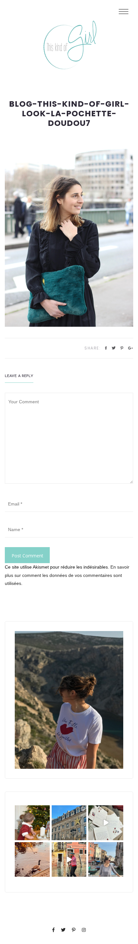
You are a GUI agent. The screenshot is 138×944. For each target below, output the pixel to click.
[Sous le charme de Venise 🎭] (69, 859)
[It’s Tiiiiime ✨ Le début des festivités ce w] (32, 822)
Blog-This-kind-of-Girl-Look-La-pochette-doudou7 (69, 113)
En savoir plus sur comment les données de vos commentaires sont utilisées (67, 575)
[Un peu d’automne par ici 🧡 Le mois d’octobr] (32, 859)
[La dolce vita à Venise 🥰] (105, 859)
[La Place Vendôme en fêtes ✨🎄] (69, 822)
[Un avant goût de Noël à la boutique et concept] (105, 822)
